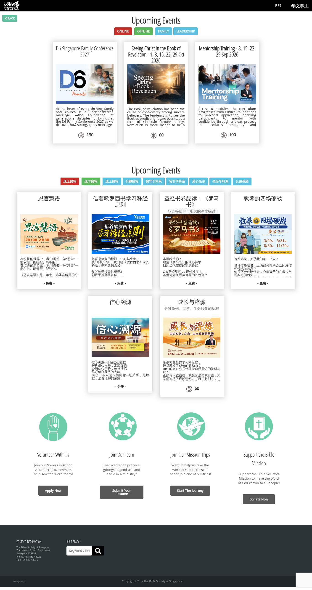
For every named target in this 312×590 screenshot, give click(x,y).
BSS (278, 6)
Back (11, 18)
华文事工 (300, 6)
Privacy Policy (18, 581)
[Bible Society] (11, 5)
